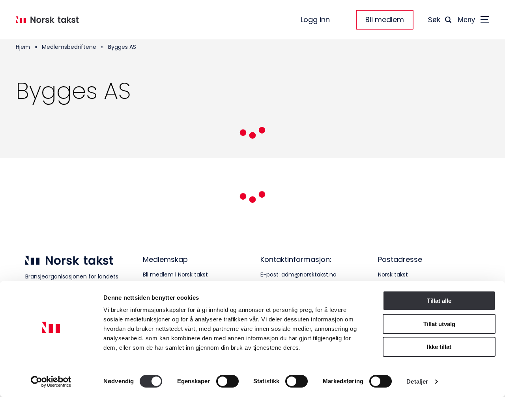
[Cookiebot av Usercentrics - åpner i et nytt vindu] (51, 382)
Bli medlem (384, 19)
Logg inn (315, 19)
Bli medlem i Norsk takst (175, 274)
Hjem (23, 47)
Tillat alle (439, 300)
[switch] (227, 381)
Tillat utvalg (439, 324)
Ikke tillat (439, 346)
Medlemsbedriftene (69, 47)
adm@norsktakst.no (309, 274)
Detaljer (417, 381)
